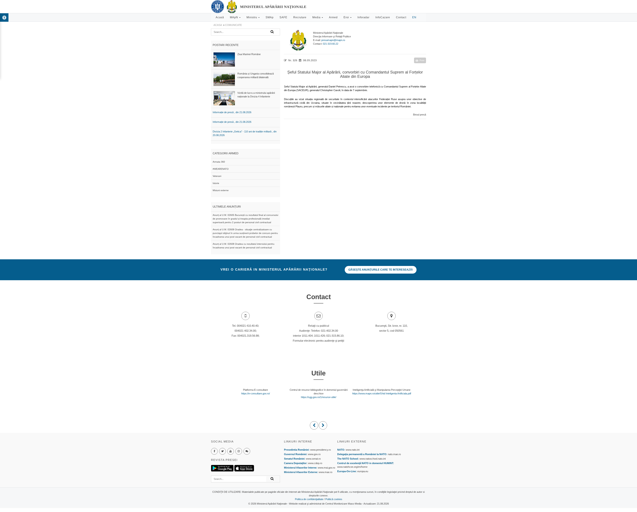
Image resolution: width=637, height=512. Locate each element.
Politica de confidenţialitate (309, 499)
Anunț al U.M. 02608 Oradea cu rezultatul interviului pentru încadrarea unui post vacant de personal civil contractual (243, 246)
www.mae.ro (325, 472)
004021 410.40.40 (247, 325)
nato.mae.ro (394, 454)
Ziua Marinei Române (249, 54)
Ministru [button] (252, 17)
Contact (401, 17)
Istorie (216, 183)
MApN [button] (234, 17)
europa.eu (362, 471)
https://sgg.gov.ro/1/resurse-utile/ (318, 397)
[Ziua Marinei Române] (224, 59)
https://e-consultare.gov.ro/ (255, 393)
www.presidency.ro (320, 449)
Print (422, 60)
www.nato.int (352, 449)
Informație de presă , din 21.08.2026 (232, 112)
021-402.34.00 (329, 330)
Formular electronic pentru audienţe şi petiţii (318, 340)
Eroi (347, 17)
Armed (333, 17)
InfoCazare (382, 17)
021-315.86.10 (334, 335)
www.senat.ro (313, 458)
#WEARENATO (221, 169)
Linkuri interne (298, 441)
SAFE (283, 17)
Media (316, 17)
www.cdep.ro (314, 463)
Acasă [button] (220, 17)
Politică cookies (333, 499)
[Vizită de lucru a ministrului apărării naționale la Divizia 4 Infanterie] (224, 98)
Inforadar (363, 17)
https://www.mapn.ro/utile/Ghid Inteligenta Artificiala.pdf (381, 393)
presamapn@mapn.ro (333, 40)
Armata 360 (219, 161)
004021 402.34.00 (245, 330)
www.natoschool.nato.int (372, 458)
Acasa (217, 25)
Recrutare (299, 17)
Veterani (217, 176)
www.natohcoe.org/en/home (352, 466)
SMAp (270, 17)
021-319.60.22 (330, 43)
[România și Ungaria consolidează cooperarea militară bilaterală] (224, 78)
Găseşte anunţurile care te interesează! (380, 269)
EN (414, 17)
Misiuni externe (221, 190)
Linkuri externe (351, 441)
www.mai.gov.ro (326, 467)
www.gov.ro (314, 454)
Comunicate (233, 25)
